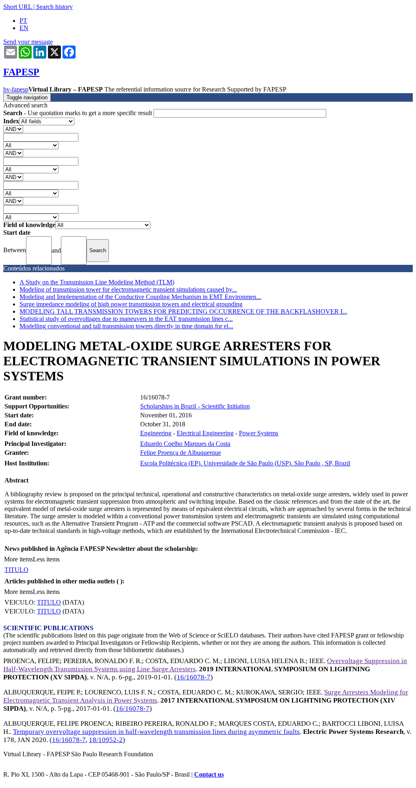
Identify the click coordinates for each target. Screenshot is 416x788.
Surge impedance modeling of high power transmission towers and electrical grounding (131, 304)
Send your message (28, 41)
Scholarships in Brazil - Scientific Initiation (195, 406)
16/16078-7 (193, 677)
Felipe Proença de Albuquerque (180, 452)
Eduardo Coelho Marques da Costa (185, 443)
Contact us (209, 774)
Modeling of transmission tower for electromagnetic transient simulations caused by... (128, 289)
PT (23, 20)
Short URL (17, 6)
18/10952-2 (106, 740)
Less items (46, 559)
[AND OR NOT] (13, 128)
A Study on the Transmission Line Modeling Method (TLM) (97, 282)
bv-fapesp (15, 89)
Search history (54, 6)
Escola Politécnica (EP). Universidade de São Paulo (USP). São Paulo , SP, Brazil (245, 463)
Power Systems (258, 433)
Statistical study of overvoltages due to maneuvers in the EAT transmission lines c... (126, 318)
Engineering (155, 433)
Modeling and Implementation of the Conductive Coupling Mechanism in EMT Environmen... (140, 296)
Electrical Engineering (205, 433)
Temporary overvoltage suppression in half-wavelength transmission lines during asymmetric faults (156, 732)
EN (24, 27)
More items (18, 559)
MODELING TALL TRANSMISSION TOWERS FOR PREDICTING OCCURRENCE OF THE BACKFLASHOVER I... (183, 311)
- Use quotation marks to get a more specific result (78, 112)
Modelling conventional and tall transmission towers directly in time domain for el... (126, 326)
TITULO (16, 569)
